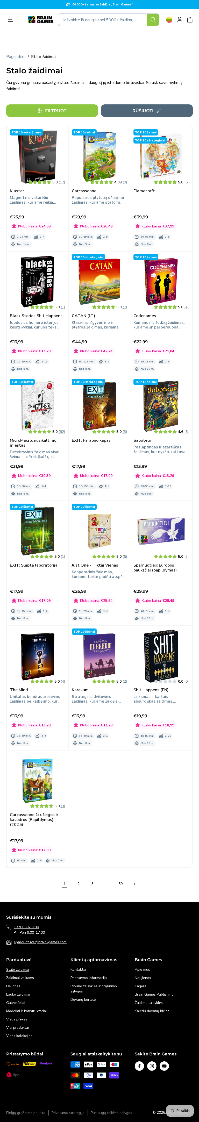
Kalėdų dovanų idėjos (152, 1011)
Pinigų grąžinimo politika (25, 1112)
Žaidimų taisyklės (149, 1002)
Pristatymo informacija (88, 977)
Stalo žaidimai (17, 969)
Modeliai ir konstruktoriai (26, 1011)
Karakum (80, 690)
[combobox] (108, 20)
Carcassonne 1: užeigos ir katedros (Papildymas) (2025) (34, 819)
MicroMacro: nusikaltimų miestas (33, 443)
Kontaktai (78, 969)
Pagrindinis (16, 57)
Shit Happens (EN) (150, 690)
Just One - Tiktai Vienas (95, 565)
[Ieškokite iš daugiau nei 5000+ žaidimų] (153, 20)
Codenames (144, 315)
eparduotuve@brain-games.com (40, 942)
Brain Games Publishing (154, 994)
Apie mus (142, 969)
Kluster (17, 191)
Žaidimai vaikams (20, 977)
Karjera (140, 986)
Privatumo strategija (68, 1112)
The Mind (19, 690)
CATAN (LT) (83, 315)
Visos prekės (16, 1019)
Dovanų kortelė (83, 999)
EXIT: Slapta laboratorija (34, 565)
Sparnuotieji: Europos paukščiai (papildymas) (155, 568)
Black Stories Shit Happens (36, 315)
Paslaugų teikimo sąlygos (111, 1112)
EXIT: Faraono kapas (91, 440)
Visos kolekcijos (19, 1035)
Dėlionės (13, 986)
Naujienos (143, 977)
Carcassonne (84, 191)
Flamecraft (144, 191)
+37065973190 (26, 927)
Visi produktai (17, 1027)
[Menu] (12, 20)
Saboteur (142, 440)
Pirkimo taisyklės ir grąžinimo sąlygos (93, 989)
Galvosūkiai (15, 1002)
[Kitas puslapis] (134, 884)
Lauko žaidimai (18, 994)
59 (120, 883)
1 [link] (64, 884)
